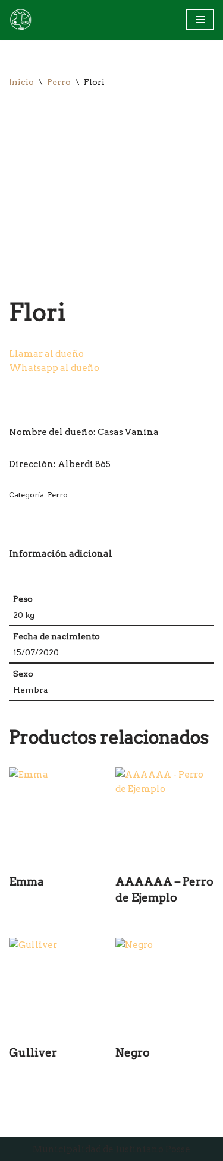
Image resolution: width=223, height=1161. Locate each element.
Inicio (21, 82)
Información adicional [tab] (60, 553)
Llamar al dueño (46, 353)
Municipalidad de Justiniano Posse (111, 1149)
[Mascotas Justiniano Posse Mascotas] (20, 19)
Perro (59, 82)
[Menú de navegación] (200, 19)
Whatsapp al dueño (54, 368)
